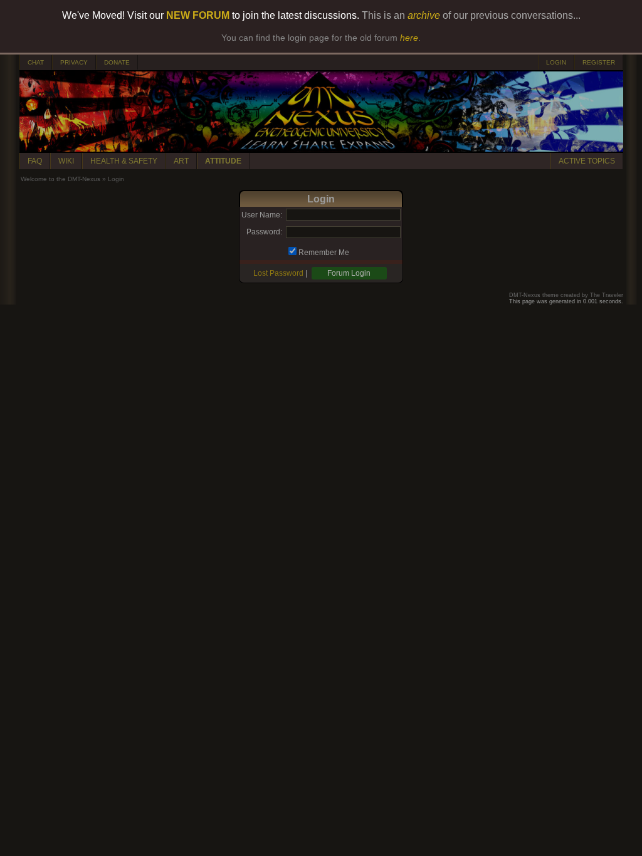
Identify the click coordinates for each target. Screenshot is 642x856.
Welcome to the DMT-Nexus (60, 178)
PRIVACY (74, 62)
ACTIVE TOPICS (587, 161)
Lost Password (278, 273)
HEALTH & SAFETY (123, 161)
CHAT (36, 62)
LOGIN (556, 62)
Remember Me (323, 252)
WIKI (66, 161)
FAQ (35, 161)
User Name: (261, 215)
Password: (264, 231)
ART (181, 161)
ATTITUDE (223, 161)
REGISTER (598, 62)
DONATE (117, 62)
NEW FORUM (197, 15)
